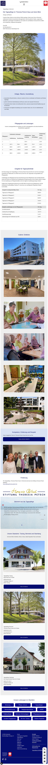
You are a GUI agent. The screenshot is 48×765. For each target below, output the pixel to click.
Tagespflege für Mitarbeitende (38, 750)
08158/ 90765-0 (24, 1)
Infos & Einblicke (24, 586)
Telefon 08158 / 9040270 (24, 439)
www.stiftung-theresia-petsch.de (10, 484)
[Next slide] (44, 515)
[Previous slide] (3, 515)
